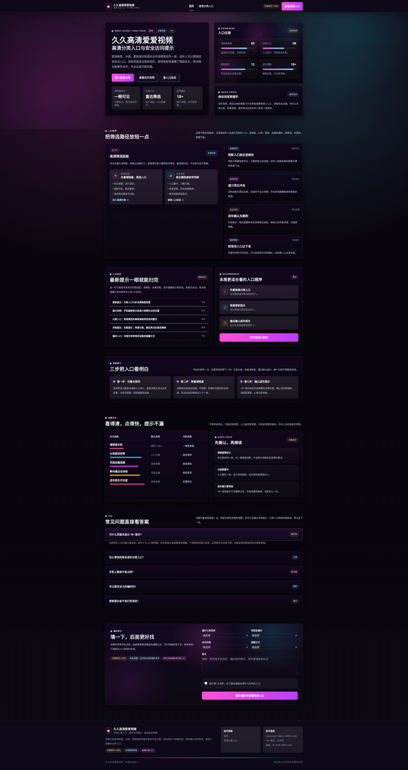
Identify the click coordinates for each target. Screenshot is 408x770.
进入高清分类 (123, 77)
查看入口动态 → (176, 199)
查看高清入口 (292, 6)
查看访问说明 (147, 77)
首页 (191, 6)
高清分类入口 (206, 6)
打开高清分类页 (259, 337)
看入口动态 (169, 77)
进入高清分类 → (121, 199)
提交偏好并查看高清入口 (250, 695)
